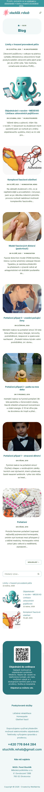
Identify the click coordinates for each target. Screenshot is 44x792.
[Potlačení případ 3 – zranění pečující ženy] (22, 298)
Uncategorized (32, 49)
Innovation (27, 184)
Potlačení (22, 522)
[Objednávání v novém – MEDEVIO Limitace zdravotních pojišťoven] (22, 91)
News (35, 184)
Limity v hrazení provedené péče (22, 44)
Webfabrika (35, 787)
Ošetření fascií (22, 719)
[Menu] (40, 13)
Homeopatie (22, 716)
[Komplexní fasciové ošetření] (22, 160)
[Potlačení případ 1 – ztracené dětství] (22, 436)
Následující (32, 562)
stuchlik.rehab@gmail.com (22, 749)
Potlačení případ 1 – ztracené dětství (22, 456)
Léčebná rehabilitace (22, 713)
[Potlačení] (22, 502)
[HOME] (19, 25)
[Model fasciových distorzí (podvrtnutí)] (22, 226)
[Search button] (38, 574)
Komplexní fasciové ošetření (22, 179)
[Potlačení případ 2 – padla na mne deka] (22, 367)
